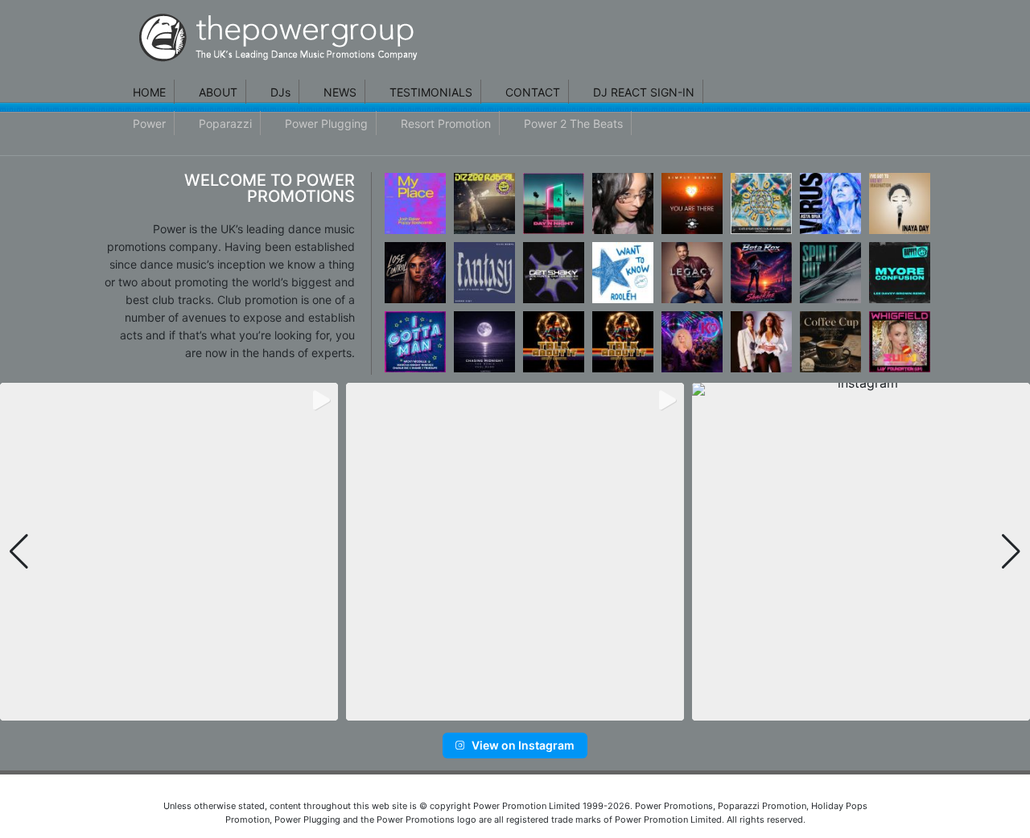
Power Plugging (326, 123)
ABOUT (218, 92)
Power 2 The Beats (573, 123)
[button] (489, 710)
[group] (169, 552)
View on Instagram (523, 745)
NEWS (339, 92)
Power (149, 123)
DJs (280, 92)
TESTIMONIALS (430, 92)
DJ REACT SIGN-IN (643, 92)
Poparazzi (225, 123)
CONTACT (532, 92)
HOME (149, 92)
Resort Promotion (446, 123)
